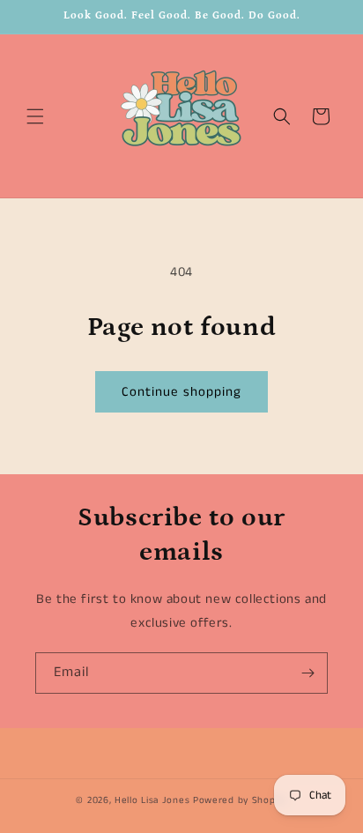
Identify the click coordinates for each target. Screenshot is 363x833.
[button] (35, 116)
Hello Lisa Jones (152, 800)
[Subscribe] (307, 673)
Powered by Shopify (240, 800)
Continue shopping (181, 392)
